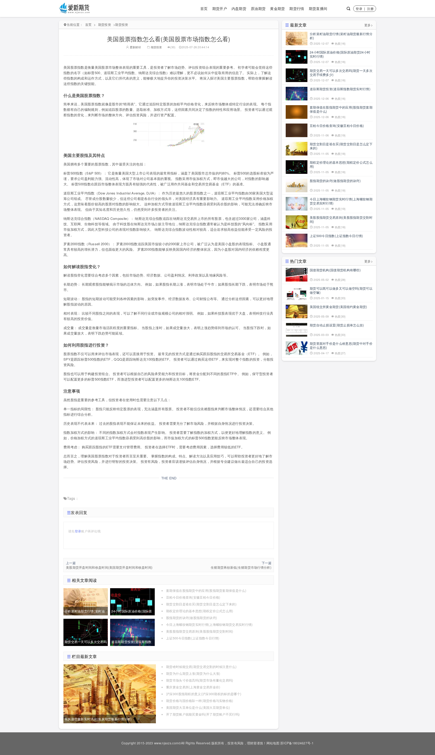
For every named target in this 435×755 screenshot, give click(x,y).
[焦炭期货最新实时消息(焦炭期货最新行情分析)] (109, 693)
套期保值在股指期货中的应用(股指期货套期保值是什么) (206, 590)
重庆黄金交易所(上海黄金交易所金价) (193, 687)
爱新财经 (135, 47)
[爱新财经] (74, 8)
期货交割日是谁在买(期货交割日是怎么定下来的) (201, 604)
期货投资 (104, 24)
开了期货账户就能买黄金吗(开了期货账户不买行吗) (203, 714)
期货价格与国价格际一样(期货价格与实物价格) (199, 700)
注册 (370, 8)
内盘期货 (239, 8)
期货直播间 (318, 8)
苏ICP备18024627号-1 (297, 743)
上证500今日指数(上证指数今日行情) (193, 638)
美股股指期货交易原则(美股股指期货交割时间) (199, 631)
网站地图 (272, 743)
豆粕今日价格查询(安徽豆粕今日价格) (193, 597)
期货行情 (296, 8)
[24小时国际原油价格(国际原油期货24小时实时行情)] (132, 601)
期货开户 (219, 8)
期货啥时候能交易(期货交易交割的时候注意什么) (201, 666)
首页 (204, 8)
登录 (359, 8)
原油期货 (258, 8)
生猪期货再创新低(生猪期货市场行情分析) (241, 567)
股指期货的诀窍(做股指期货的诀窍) (191, 617)
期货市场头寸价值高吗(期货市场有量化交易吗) (199, 680)
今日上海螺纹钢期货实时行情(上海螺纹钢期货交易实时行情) (209, 624)
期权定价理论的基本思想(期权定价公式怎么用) (199, 611)
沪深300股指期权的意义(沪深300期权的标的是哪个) (203, 694)
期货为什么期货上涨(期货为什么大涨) (193, 673)
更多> (368, 25)
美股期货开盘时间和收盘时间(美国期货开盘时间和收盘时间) (109, 567)
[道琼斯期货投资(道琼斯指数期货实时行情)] (132, 631)
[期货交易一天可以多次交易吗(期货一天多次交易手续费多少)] (85, 631)
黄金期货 (277, 8)
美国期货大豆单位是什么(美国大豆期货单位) (198, 707)
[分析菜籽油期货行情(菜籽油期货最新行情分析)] (85, 601)
